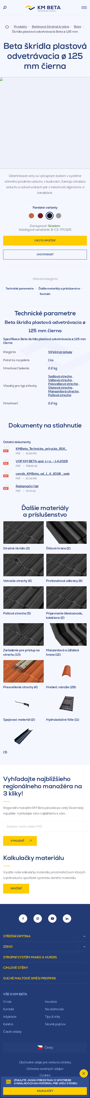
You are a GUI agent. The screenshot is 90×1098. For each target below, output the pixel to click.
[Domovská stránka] (7, 27)
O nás (7, 1002)
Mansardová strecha (63, 391)
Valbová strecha (60, 380)
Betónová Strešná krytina (50, 27)
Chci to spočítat (45, 240)
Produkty (20, 27)
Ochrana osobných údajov (45, 1069)
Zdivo (8, 947)
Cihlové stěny (15, 968)
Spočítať (16, 888)
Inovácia (51, 1002)
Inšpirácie (10, 1017)
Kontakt (45, 294)
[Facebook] (23, 918)
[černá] (49, 216)
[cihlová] (31, 216)
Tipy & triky (52, 1017)
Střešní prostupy (60, 352)
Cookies (45, 1075)
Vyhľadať (17, 840)
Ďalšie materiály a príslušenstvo (59, 288)
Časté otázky (12, 1032)
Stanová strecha (60, 388)
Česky (49, 1047)
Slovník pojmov (55, 1024)
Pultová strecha (59, 395)
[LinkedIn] (67, 918)
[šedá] (58, 216)
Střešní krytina (16, 936)
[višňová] (40, 216)
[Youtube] (52, 918)
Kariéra (8, 1024)
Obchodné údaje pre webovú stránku (45, 1062)
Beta (77, 27)
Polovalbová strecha (63, 384)
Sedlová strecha (60, 376)
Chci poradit (45, 254)
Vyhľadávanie (5, 7)
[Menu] (84, 7)
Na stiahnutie (54, 1009)
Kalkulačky (45, 1091)
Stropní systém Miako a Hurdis (30, 957)
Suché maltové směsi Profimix (29, 978)
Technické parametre (20, 288)
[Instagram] (37, 918)
